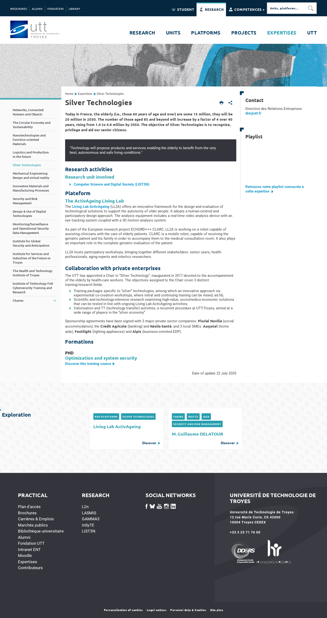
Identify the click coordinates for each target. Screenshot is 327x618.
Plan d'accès (29, 506)
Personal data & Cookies (188, 610)
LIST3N (88, 531)
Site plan (216, 610)
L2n (85, 506)
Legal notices (157, 610)
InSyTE (193, 416)
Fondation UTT (31, 543)
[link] (253, 113)
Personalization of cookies (123, 610)
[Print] (222, 103)
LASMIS (89, 512)
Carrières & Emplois (36, 518)
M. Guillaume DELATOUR (203, 438)
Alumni (24, 537)
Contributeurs (30, 567)
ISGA (206, 416)
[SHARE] (230, 103)
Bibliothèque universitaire (41, 531)
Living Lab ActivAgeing (90, 206)
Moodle (25, 555)
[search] (286, 8)
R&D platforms (106, 416)
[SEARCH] (311, 8)
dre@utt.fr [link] (253, 113)
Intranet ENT (29, 549)
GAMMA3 (91, 518)
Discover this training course (88, 364)
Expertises (27, 561)
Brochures (27, 512)
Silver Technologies (138, 416)
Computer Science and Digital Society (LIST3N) (111, 184)
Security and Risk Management (197, 424)
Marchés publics (33, 525)
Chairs (178, 416)
